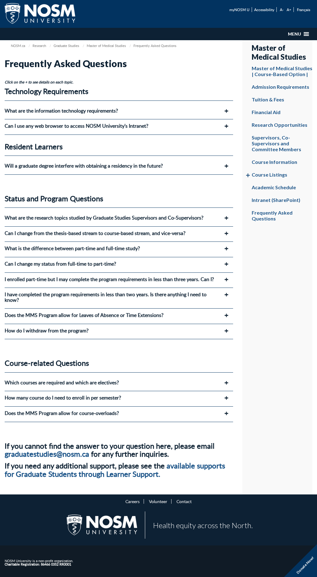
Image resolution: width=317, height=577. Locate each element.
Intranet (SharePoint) (276, 200)
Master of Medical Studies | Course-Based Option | (282, 71)
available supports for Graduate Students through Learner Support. (115, 469)
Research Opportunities (279, 125)
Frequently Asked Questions (272, 215)
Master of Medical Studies (106, 45)
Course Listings (269, 174)
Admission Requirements (280, 87)
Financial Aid (266, 112)
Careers (132, 501)
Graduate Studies (66, 45)
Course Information (274, 162)
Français (303, 9)
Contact (184, 501)
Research (39, 45)
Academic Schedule (274, 187)
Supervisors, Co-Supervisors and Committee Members (276, 143)
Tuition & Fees (268, 99)
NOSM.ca (18, 45)
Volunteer (158, 501)
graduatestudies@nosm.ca (47, 454)
